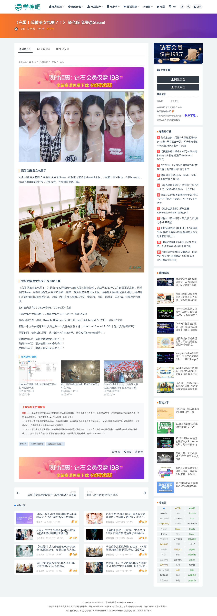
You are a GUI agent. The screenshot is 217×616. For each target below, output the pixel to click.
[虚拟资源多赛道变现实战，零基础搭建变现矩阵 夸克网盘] (165, 342)
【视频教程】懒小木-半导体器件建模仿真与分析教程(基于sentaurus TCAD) (177, 155)
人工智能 (178, 539)
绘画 (178, 570)
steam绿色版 (37, 444)
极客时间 (178, 560)
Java (192, 519)
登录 (198, 7)
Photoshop (192, 524)
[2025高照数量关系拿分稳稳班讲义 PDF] (165, 428)
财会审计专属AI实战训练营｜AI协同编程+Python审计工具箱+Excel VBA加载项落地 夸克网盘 (186, 282)
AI (164, 508)
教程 (178, 555)
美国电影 (164, 575)
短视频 (192, 565)
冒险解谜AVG (192, 540)
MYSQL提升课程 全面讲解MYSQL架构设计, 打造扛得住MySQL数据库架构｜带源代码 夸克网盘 (56, 517)
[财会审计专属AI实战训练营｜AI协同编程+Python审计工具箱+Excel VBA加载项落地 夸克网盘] (165, 282)
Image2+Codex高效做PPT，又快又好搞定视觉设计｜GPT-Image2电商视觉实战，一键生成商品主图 (187, 356)
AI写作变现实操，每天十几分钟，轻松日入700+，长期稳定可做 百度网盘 (187, 312)
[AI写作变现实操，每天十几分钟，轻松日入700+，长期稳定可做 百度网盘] (165, 313)
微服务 (192, 550)
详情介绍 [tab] (26, 49)
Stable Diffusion (192, 529)
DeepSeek (177, 519)
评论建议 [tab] (45, 49)
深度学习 (164, 565)
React (177, 529)
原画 (178, 544)
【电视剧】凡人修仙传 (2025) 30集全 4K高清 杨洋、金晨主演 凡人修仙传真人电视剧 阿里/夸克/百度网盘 (56, 549)
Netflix (178, 524)
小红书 (192, 544)
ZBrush (192, 534)
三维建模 (164, 539)
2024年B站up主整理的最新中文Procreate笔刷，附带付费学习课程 (187, 441)
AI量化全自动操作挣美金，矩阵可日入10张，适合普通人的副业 (186, 297)
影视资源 (110, 522)
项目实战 (192, 580)
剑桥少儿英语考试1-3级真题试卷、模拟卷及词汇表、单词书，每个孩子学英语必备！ (187, 471)
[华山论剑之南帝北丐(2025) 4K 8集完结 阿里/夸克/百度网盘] (24, 567)
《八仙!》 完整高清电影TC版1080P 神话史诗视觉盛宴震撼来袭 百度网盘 (187, 386)
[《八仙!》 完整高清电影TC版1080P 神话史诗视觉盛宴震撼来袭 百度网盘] (165, 387)
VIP (174, 7)
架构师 (192, 560)
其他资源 (44, 62)
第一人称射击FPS (164, 571)
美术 (178, 575)
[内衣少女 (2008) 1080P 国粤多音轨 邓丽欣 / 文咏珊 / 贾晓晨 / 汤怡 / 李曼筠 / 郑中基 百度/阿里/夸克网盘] (94, 518)
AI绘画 (192, 508)
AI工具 (178, 508)
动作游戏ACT (164, 545)
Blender (163, 513)
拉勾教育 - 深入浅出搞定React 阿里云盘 (187, 410)
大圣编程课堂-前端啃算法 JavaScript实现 (187, 484)
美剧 (192, 570)
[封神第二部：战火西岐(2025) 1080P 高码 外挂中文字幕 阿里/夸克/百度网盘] (94, 567)
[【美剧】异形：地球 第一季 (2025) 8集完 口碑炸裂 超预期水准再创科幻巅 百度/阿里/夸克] (94, 534)
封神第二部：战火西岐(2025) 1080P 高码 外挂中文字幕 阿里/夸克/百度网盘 (126, 566)
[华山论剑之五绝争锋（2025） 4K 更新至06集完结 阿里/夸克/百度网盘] (94, 551)
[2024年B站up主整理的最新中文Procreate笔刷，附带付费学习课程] (165, 442)
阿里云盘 (179, 79)
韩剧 (178, 580)
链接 (140, 452)
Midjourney (164, 524)
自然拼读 (192, 575)
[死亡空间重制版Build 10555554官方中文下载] (80, 371)
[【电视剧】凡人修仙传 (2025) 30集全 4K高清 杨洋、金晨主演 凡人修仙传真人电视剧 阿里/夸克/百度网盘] (24, 551)
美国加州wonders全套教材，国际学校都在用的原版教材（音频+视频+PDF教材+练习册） (177, 256)
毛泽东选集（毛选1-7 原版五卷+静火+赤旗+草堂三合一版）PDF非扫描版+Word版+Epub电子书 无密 (177, 141)
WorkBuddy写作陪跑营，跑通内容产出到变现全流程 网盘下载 (187, 371)
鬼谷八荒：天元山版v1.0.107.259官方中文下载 (187, 456)
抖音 (164, 555)
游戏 (23, 29)
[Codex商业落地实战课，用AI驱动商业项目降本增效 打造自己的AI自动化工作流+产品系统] (165, 328)
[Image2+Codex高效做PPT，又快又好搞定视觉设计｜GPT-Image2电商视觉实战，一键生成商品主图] (165, 357)
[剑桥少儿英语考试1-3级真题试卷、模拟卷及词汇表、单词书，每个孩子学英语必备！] (165, 472)
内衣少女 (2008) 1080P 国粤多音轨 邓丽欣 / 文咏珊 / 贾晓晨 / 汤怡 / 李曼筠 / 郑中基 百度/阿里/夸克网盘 (126, 517)
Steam (23, 444)
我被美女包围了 (55, 444)
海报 (128, 452)
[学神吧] (16, 29)
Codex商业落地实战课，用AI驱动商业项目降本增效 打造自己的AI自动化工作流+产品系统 (187, 327)
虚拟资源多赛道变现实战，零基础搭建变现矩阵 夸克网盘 (186, 341)
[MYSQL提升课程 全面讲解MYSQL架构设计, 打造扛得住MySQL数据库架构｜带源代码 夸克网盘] (24, 518)
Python (164, 529)
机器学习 (164, 560)
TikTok (164, 534)
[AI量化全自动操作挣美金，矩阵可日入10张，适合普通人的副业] (165, 298)
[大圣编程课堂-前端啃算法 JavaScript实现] (165, 487)
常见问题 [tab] (64, 49)
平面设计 (178, 550)
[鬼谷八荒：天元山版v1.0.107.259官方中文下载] (165, 457)
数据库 (39, 522)
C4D (178, 513)
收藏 (117, 452)
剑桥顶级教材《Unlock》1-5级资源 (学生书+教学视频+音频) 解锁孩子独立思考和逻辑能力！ (177, 232)
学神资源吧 (111, 602)
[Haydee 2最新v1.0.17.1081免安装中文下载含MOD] (38, 371)
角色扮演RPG (164, 581)
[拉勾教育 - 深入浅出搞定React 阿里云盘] (165, 413)
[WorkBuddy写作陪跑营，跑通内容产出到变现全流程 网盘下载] (165, 372)
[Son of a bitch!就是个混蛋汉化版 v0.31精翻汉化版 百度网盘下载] (123, 371)
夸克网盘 (179, 87)
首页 (34, 62)
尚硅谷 (164, 550)
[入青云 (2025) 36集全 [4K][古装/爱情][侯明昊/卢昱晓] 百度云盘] (24, 534)
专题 (162, 7)
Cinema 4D (164, 519)
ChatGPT (192, 513)
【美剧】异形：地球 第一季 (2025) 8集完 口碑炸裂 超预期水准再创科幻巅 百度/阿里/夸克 (126, 533)
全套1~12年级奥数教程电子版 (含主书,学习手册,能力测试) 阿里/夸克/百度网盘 (177, 199)
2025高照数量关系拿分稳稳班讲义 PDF (187, 425)
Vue (178, 534)
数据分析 (192, 555)
